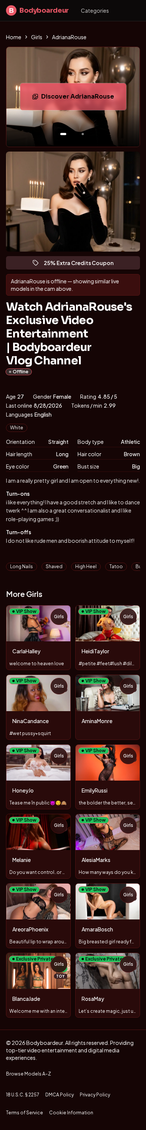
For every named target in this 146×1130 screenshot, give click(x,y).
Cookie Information (71, 1112)
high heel (86, 566)
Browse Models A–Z (28, 1074)
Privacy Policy (95, 1095)
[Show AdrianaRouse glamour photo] (82, 134)
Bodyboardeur (39, 10)
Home (13, 37)
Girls (36, 37)
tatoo (116, 566)
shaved (54, 566)
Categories (95, 10)
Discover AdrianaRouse (83, 99)
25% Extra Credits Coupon (82, 264)
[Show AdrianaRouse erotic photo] (63, 134)
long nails (21, 566)
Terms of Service (24, 1112)
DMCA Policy (59, 1095)
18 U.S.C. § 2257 (22, 1095)
